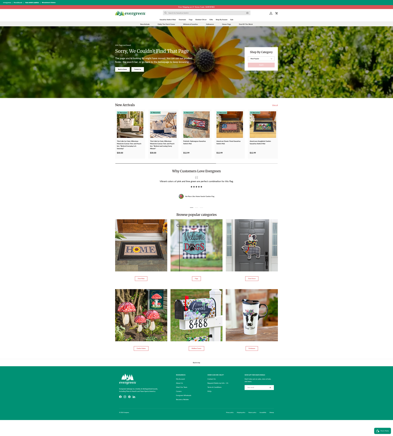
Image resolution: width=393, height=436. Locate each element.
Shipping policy (241, 412)
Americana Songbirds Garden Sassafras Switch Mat (260, 142)
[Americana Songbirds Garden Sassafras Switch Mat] (263, 124)
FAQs (209, 391)
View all (275, 105)
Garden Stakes (141, 348)
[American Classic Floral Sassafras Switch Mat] (229, 124)
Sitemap (271, 412)
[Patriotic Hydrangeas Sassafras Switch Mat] (196, 124)
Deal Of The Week (246, 24)
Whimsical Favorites (190, 24)
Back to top (196, 362)
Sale (231, 19)
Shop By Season (221, 19)
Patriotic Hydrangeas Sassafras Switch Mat (194, 142)
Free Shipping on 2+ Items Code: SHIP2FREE (196, 7)
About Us (179, 383)
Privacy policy (230, 412)
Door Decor (252, 278)
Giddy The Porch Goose (166, 24)
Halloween (210, 24)
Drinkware (251, 348)
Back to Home (122, 69)
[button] (276, 13)
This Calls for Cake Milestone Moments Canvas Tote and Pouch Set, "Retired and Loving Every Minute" (162, 144)
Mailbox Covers (196, 348)
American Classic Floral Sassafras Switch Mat (228, 142)
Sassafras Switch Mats (168, 19)
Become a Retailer (182, 399)
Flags (191, 19)
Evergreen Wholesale (183, 395)
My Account (180, 379)
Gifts (211, 19)
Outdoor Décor (201, 19)
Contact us (137, 69)
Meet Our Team (181, 387)
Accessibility (263, 412)
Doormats (182, 19)
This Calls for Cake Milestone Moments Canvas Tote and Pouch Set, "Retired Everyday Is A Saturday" (129, 144)
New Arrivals (145, 24)
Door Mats (141, 278)
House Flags (226, 24)
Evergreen (126, 412)
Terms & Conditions (214, 387)
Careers (179, 391)
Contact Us (211, 379)
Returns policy (252, 412)
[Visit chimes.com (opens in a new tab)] (49, 2)
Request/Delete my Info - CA (217, 383)
